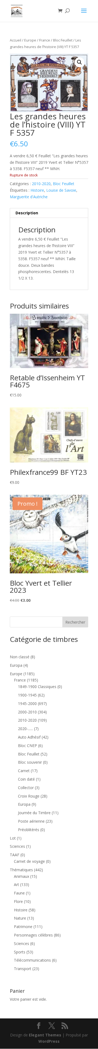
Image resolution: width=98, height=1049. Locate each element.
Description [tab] (27, 212)
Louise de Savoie (61, 190)
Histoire (37, 190)
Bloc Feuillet (62, 40)
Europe (30, 40)
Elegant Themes (45, 1035)
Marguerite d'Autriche (29, 196)
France (44, 40)
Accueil (15, 40)
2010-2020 (41, 183)
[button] (79, 62)
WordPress (49, 1041)
